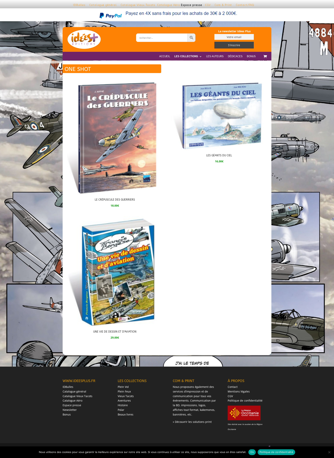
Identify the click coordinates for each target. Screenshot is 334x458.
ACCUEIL (164, 56)
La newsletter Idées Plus (234, 31)
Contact (233, 387)
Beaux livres (125, 414)
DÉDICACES (235, 56)
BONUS (251, 56)
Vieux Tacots (126, 396)
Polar (121, 410)
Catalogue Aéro (168, 5)
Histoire (123, 405)
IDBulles (79, 5)
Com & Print (223, 5)
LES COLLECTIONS (186, 56)
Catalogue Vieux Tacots (138, 5)
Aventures (124, 400)
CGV (208, 5)
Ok (252, 452)
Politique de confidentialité (245, 400)
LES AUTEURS (215, 56)
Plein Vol (123, 387)
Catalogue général (103, 5)
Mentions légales (239, 391)
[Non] (329, 452)
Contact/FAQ (245, 5)
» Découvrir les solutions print (192, 422)
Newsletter (70, 410)
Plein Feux (124, 391)
